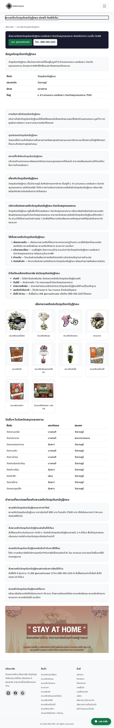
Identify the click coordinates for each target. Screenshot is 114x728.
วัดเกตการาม (13, 438)
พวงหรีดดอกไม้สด (49, 674)
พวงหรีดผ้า (45, 691)
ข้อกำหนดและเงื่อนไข (85, 708)
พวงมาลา (45, 687)
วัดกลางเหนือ (13, 432)
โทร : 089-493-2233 (45, 42)
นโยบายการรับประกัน (85, 700)
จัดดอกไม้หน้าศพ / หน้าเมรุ (52, 713)
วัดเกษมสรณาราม (15, 444)
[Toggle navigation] (104, 6)
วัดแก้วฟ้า (11, 476)
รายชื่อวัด (80, 687)
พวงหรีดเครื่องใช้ (48, 704)
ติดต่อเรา (80, 678)
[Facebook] (15, 693)
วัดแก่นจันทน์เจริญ (16, 463)
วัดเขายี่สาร (12, 482)
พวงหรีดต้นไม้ (47, 700)
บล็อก (79, 696)
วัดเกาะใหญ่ (12, 457)
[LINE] (8, 693)
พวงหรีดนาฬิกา (47, 708)
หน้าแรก (80, 674)
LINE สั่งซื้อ (103, 721)
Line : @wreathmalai (20, 42)
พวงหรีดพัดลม (47, 678)
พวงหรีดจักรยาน (48, 683)
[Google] (23, 693)
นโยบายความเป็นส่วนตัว (86, 704)
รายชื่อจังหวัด (82, 691)
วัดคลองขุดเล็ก (14, 488)
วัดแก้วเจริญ (13, 469)
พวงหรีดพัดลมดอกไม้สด (51, 696)
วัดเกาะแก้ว (12, 450)
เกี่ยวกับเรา (81, 683)
